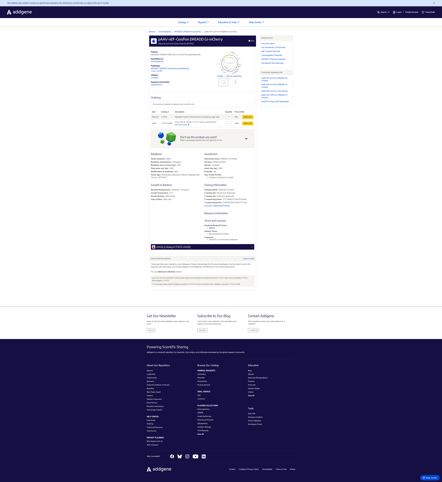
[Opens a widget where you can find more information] (430, 478)
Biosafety (150, 388)
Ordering (150, 424)
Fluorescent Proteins (205, 420)
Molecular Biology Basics (258, 378)
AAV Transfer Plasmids (270, 51)
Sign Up (151, 330)
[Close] (433, 3)
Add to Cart (248, 117)
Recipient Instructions (155, 406)
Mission (150, 371)
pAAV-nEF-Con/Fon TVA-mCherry (274, 91)
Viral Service (151, 431)
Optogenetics (202, 423)
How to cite (156, 71)
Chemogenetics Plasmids (271, 55)
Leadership (151, 374)
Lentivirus (201, 399)
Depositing (151, 420)
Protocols (252, 385)
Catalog (182, 22)
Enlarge (220, 76)
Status (292, 469)
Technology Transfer (154, 410)
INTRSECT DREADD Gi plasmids (187, 32)
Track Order (430, 12)
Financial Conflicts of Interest (158, 385)
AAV (199, 395)
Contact (232, 469)
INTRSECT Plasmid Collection (273, 59)
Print (252, 41)
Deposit (202, 22)
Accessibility (267, 469)
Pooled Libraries (203, 385)
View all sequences (234, 76)
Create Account (411, 12)
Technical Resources (155, 427)
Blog (250, 371)
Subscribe (202, 330)
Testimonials (152, 378)
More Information (181, 125)
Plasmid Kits (202, 381)
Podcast (251, 381)
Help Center (255, 22)
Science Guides (254, 388)
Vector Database (254, 421)
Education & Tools (227, 22)
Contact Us (253, 330)
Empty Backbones (204, 416)
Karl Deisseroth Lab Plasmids (273, 47)
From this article (268, 43)
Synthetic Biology (204, 427)
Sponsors (150, 381)
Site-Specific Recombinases (272, 63)
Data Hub (251, 414)
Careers (150, 396)
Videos (250, 392)
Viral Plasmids (203, 431)
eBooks (251, 374)
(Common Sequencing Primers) (217, 206)
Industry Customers (154, 399)
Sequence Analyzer (255, 417)
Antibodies (201, 374)
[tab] (223, 82)
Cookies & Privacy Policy (249, 469)
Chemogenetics (203, 409)
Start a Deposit (152, 445)
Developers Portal (255, 424)
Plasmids (201, 378)
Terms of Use (281, 469)
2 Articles (154, 78)
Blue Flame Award (154, 392)
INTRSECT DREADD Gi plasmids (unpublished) (170, 68)
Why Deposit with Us (155, 441)
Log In (399, 12)
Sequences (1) (157, 85)
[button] (383, 12)
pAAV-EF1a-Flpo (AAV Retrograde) (275, 101)
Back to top (248, 259)
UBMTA (212, 228)
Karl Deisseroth (165, 32)
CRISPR (200, 413)
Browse (152, 32)
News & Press (152, 403)
